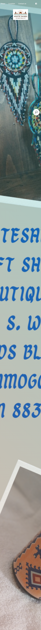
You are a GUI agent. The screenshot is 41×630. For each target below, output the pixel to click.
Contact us (22, 4)
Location (11, 4)
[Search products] (36, 112)
